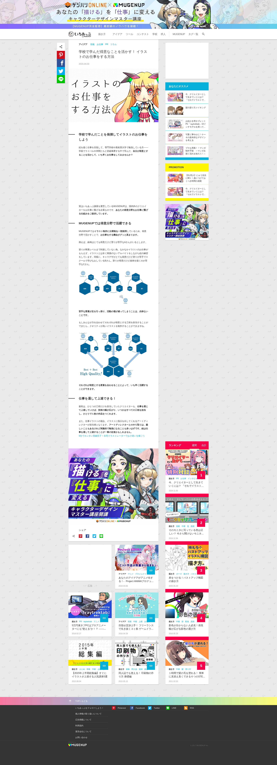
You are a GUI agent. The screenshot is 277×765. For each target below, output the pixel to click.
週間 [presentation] (194, 445)
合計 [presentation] (203, 445)
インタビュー (193, 478)
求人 (163, 34)
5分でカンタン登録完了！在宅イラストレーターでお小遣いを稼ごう (112, 436)
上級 (141, 621)
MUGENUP (179, 34)
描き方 (102, 34)
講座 (192, 526)
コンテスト (143, 34)
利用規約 (79, 725)
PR (106, 44)
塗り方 (188, 669)
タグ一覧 (193, 34)
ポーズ (179, 574)
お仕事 (100, 44)
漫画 (141, 669)
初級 (92, 44)
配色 (187, 621)
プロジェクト (140, 574)
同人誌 (134, 669)
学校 (154, 34)
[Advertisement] (112, 180)
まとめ (82, 669)
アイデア (117, 34)
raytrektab (88, 621)
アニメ (130, 574)
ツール (129, 34)
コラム (113, 44)
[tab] (194, 445)
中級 (135, 621)
